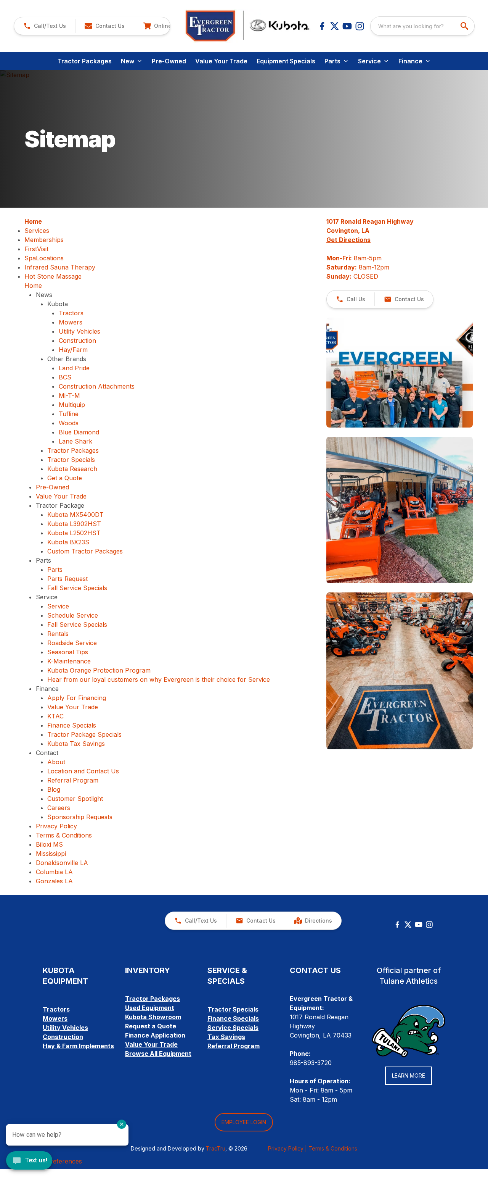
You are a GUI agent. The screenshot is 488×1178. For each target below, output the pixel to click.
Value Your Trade (221, 61)
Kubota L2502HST (74, 533)
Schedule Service (72, 615)
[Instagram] (359, 26)
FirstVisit (36, 249)
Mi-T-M (69, 395)
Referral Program (72, 780)
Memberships (44, 240)
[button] (44, 26)
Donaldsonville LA (62, 863)
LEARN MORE (408, 1075)
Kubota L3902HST (74, 524)
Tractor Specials (71, 459)
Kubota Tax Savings (76, 743)
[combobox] (422, 26)
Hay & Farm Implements (78, 1046)
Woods (69, 423)
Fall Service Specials (77, 588)
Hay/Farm (73, 349)
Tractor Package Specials (84, 734)
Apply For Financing (76, 698)
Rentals (58, 633)
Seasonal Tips (67, 652)
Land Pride (74, 368)
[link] (165, 26)
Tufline (69, 414)
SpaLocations (44, 258)
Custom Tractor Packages (85, 551)
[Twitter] (408, 924)
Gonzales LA (54, 881)
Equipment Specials (286, 61)
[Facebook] (322, 26)
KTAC (55, 716)
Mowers (70, 322)
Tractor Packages (85, 61)
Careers (58, 808)
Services (36, 230)
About (56, 762)
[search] (465, 26)
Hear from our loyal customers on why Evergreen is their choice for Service (158, 679)
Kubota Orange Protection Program (99, 670)
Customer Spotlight (75, 798)
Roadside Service (72, 643)
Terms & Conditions (64, 835)
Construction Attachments (97, 386)
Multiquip (72, 404)
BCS (65, 377)
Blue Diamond (79, 432)
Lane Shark (75, 441)
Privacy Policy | (287, 1148)
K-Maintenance (69, 661)
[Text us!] (29, 1161)
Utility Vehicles (79, 331)
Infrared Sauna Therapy (59, 267)
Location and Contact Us (83, 771)
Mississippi (51, 853)
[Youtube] (347, 26)
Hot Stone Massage (53, 276)
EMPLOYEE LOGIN (244, 1122)
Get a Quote (64, 478)
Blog (53, 789)
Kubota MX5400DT (75, 514)
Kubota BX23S (68, 542)
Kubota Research (72, 469)
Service (58, 606)
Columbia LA (54, 872)
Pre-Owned (169, 61)
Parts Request (67, 579)
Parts (55, 569)
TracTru (215, 1148)
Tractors (71, 313)
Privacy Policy (56, 826)
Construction (77, 340)
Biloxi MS (49, 844)
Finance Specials (71, 725)
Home (33, 221)
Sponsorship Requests (79, 817)
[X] (334, 26)
